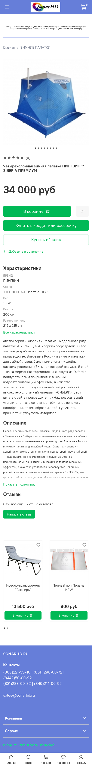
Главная (9, 47)
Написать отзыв (19, 514)
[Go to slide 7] (53, 148)
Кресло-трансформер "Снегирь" (23, 587)
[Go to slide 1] (35, 148)
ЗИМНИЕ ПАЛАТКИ (35, 47)
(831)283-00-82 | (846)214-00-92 (32, 683)
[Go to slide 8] (56, 148)
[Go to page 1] (4, 628)
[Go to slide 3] (41, 148)
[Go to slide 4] (44, 148)
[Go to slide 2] (38, 148)
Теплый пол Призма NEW (69, 587)
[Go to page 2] (7, 628)
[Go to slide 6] (50, 148)
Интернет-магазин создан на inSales (28, 745)
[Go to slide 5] (47, 148)
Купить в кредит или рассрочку (46, 225)
